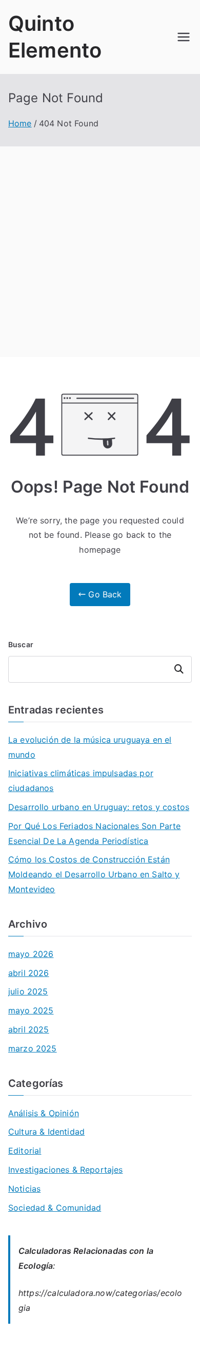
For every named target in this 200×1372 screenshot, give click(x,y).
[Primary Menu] (183, 37)
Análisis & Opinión (43, 1113)
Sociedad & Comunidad (54, 1207)
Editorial (24, 1150)
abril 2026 (28, 973)
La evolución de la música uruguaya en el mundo (89, 747)
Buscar (20, 644)
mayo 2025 (30, 1010)
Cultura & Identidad (46, 1131)
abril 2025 (28, 1029)
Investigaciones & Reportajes (65, 1169)
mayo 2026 (30, 954)
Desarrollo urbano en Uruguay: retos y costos (98, 807)
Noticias (24, 1188)
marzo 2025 (32, 1048)
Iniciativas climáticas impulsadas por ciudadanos (80, 780)
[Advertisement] (100, 252)
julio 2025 (28, 991)
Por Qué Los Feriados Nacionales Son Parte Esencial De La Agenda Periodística (94, 833)
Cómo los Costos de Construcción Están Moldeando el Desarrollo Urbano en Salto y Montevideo (94, 874)
